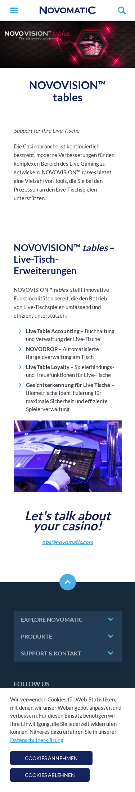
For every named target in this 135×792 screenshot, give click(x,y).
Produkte (36, 636)
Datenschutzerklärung (36, 740)
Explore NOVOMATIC (52, 619)
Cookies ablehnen (50, 775)
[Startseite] (68, 10)
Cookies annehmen (51, 758)
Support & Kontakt (51, 653)
